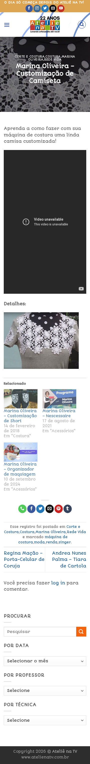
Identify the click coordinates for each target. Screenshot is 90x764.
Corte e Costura (29, 56)
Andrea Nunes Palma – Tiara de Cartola (69, 559)
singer (64, 542)
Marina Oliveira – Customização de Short (20, 416)
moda (39, 542)
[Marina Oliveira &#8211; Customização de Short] (21, 398)
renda (52, 542)
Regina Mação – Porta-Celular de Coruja (24, 559)
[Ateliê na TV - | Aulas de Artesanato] (45, 24)
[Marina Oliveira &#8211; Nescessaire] (59, 398)
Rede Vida (53, 59)
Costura (53, 56)
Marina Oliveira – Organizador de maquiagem (20, 469)
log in (58, 582)
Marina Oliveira (51, 532)
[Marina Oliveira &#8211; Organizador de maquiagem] (21, 452)
